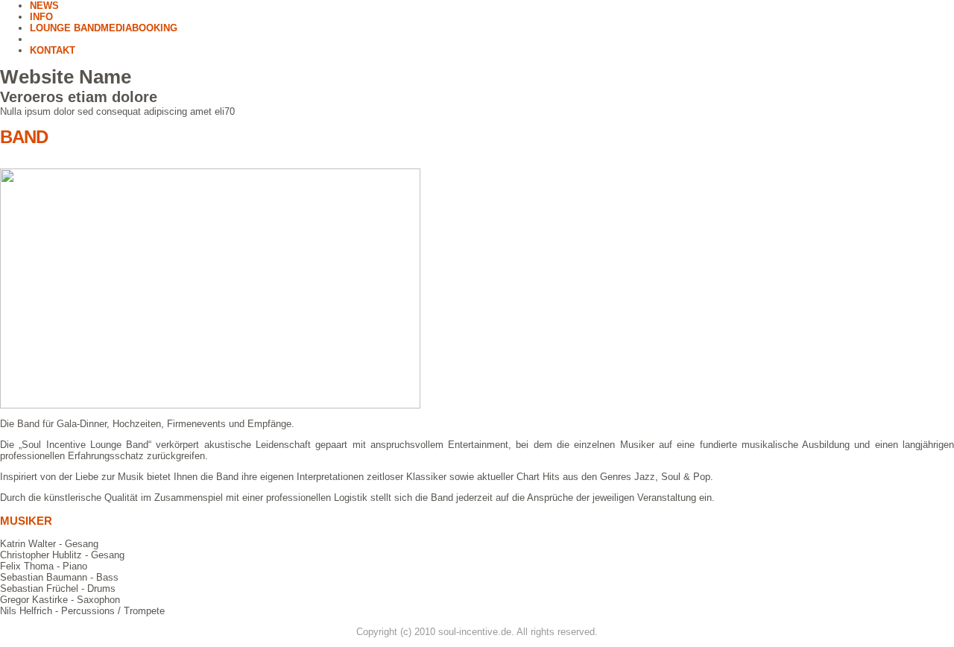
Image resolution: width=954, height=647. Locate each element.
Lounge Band (65, 28)
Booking (154, 28)
